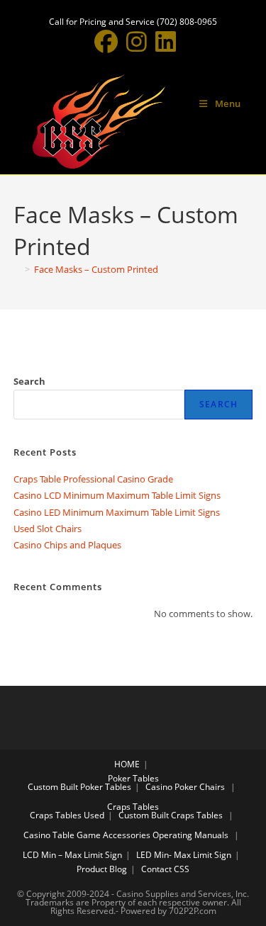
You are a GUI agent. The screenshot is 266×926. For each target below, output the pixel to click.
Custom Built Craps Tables (170, 815)
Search (29, 381)
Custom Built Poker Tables (79, 787)
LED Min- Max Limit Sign (183, 855)
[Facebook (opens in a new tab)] (106, 41)
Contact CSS (165, 869)
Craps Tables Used (67, 815)
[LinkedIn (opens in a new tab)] (163, 41)
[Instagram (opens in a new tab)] (136, 41)
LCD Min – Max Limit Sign (72, 855)
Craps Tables (133, 807)
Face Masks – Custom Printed (96, 269)
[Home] (17, 269)
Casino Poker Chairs (185, 787)
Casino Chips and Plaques (67, 544)
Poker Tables (133, 778)
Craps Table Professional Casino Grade (93, 479)
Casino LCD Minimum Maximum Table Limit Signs (117, 495)
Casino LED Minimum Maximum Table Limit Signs (116, 512)
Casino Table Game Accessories (86, 835)
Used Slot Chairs (47, 528)
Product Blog (102, 869)
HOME (127, 764)
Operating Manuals (190, 835)
